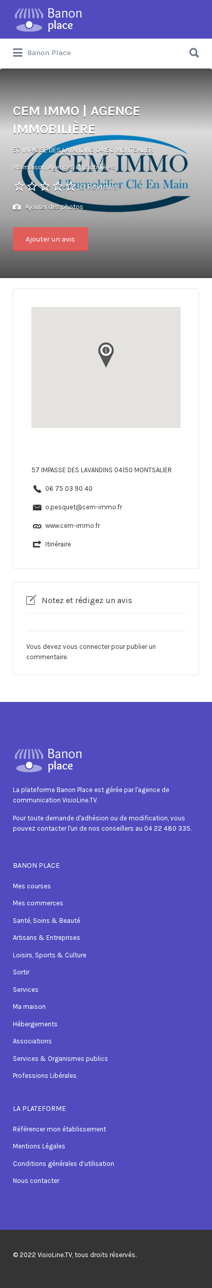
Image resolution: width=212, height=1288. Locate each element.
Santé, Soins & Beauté (46, 920)
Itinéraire (58, 544)
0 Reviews (98, 187)
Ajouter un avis (50, 239)
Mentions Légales (39, 1146)
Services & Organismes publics (60, 1058)
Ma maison (29, 1006)
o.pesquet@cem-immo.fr (83, 507)
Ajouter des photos (53, 207)
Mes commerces (38, 903)
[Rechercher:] (106, 49)
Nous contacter (36, 1180)
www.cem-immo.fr (72, 525)
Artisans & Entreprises (46, 937)
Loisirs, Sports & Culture (49, 955)
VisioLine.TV (55, 1255)
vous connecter (86, 646)
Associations (32, 1041)
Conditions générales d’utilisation (63, 1163)
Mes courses (32, 886)
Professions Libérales (45, 1075)
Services (26, 989)
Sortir (21, 972)
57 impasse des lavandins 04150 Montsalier (83, 150)
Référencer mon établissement (59, 1129)
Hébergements (35, 1024)
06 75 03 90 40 (69, 488)
